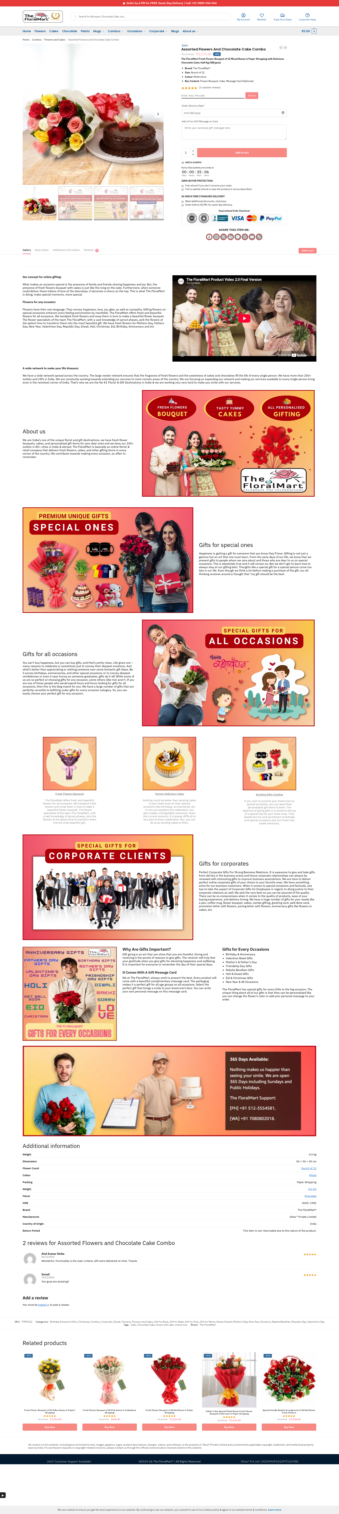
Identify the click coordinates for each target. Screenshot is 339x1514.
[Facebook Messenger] (238, 237)
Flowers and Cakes (54, 39)
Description (42, 250)
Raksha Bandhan (281, 1321)
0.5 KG (312, 1189)
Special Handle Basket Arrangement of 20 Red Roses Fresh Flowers (289, 1411)
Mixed (312, 1175)
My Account (243, 19)
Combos (36, 39)
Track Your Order (283, 19)
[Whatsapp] (245, 237)
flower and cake (165, 1324)
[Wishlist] (75, 1353)
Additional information (66, 250)
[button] (158, 114)
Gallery (27, 250)
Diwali (117, 1321)
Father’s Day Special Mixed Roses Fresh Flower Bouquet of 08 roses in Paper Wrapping (229, 1412)
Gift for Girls (192, 1321)
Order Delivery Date (199, 105)
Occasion (265, 1321)
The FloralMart (207, 1324)
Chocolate (310, 1196)
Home (26, 39)
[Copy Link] (259, 237)
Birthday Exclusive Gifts (63, 1321)
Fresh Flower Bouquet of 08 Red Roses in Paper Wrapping (169, 1411)
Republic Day (298, 1321)
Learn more (274, 1509)
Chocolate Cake (146, 1324)
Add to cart (242, 152)
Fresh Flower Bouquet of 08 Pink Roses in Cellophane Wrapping (109, 1411)
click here (221, 201)
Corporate (106, 1321)
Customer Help (307, 19)
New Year (254, 1321)
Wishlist (261, 19)
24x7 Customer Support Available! (69, 1461)
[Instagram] (216, 237)
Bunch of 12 (308, 1168)
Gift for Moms (207, 1321)
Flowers (126, 1321)
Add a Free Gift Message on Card (200, 121)
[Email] (252, 237)
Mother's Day (240, 1321)
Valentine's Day (315, 1321)
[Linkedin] (230, 237)
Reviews (89, 250)
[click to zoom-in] (93, 114)
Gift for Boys (161, 1321)
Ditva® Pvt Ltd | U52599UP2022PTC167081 (270, 1461)
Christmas (83, 1321)
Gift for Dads (177, 1321)
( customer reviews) (209, 87)
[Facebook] (209, 237)
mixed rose (181, 1324)
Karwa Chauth (224, 1321)
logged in (43, 1304)
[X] (223, 237)
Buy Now (50, 1427)
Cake (133, 1324)
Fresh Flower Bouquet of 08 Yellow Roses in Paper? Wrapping (49, 1411)
